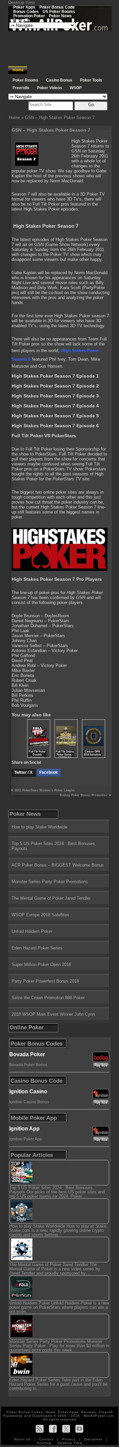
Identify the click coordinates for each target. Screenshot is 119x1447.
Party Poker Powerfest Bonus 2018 (45, 981)
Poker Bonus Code (57, 7)
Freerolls (21, 20)
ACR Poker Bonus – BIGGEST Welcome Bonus (58, 865)
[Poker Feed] (39, 1428)
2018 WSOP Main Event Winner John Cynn (53, 1014)
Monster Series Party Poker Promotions (50, 881)
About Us (23, 1439)
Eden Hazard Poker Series (37, 947)
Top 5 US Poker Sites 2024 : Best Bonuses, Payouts (54, 846)
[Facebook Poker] (53, 1428)
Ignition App (24, 1128)
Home (18, 70)
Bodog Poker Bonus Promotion (83, 795)
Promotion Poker (29, 16)
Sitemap (44, 1443)
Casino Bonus (59, 80)
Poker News (60, 16)
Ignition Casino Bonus (29, 1102)
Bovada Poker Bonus (28, 1065)
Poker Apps (24, 7)
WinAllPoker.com (99, 1415)
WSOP (76, 88)
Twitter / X (23, 772)
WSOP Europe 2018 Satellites (40, 914)
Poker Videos (49, 88)
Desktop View (21, 2)
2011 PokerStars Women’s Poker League (45, 790)
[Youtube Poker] (79, 1428)
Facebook (48, 772)
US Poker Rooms (59, 11)
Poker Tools (91, 80)
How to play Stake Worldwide (39, 826)
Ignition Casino (28, 1091)
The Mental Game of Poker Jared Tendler (51, 898)
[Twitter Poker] (66, 1428)
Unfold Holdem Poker (32, 931)
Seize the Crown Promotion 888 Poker (48, 997)
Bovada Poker (27, 1054)
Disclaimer (94, 1439)
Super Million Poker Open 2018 (41, 964)
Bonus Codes (26, 11)
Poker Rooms (25, 80)
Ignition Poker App (25, 1139)
